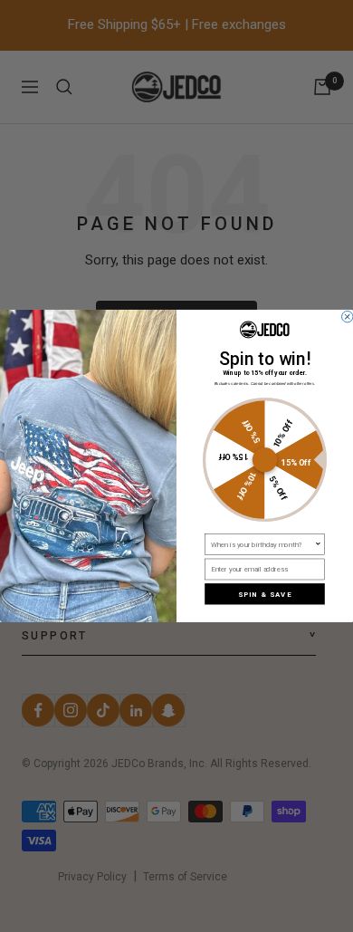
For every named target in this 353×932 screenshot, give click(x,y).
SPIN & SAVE (264, 594)
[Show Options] (317, 544)
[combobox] (263, 544)
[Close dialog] (347, 317)
